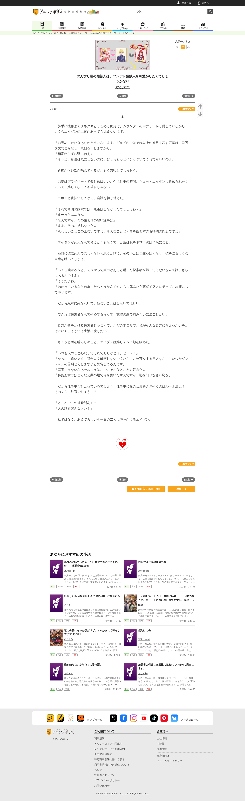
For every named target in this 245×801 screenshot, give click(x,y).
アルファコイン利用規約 (108, 743)
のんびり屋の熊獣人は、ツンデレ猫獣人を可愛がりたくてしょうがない (94, 33)
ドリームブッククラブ (169, 761)
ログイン (206, 3)
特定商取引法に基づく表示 (109, 759)
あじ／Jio (143, 673)
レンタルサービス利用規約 (109, 748)
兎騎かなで (122, 87)
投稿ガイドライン (104, 775)
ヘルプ (98, 769)
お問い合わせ (102, 785)
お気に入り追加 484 (147, 488)
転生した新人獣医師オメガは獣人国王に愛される (92, 596)
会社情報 (162, 738)
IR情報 (160, 743)
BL (52, 586)
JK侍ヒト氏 (69, 571)
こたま (67, 605)
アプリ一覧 (96, 719)
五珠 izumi (144, 639)
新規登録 (186, 3)
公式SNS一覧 (191, 719)
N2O (140, 605)
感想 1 (181, 488)
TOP (35, 33)
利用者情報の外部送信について (112, 764)
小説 (43, 33)
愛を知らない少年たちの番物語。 (83, 664)
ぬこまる (68, 639)
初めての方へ (60, 738)
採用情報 (162, 748)
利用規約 (99, 738)
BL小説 (52, 33)
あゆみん (68, 673)
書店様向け (163, 755)
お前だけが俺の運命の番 (152, 561)
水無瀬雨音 (143, 571)
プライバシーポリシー (107, 780)
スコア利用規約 (103, 754)
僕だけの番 (144, 630)
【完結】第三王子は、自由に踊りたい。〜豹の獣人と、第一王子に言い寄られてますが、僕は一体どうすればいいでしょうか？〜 (166, 600)
